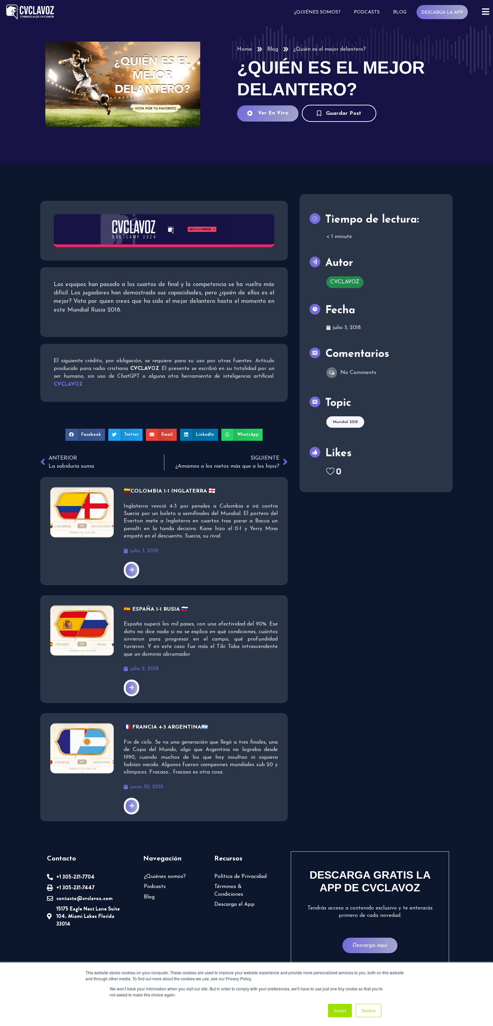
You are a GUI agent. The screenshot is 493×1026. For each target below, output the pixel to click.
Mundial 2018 (345, 422)
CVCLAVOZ (345, 282)
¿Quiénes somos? (317, 12)
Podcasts (367, 12)
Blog (399, 12)
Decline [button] (369, 1010)
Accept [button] (340, 1010)
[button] (85, 435)
